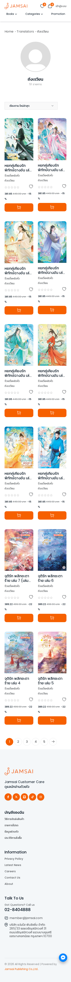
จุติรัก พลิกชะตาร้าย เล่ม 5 (50, 681)
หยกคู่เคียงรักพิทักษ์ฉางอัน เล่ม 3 (18, 375)
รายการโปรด (11, 825)
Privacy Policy (14, 859)
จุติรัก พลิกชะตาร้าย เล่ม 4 (17, 681)
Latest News (13, 865)
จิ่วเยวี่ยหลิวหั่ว (12, 175)
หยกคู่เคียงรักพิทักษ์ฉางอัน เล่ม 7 (18, 170)
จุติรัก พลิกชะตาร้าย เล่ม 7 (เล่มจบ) (17, 580)
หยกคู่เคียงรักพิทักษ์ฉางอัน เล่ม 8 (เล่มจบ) (51, 170)
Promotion (58, 14)
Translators (25, 31)
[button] (31, 106)
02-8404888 (18, 910)
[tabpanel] (35, 426)
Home (9, 31)
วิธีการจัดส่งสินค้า (14, 819)
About (9, 884)
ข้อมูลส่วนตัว (12, 831)
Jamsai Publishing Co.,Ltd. (21, 969)
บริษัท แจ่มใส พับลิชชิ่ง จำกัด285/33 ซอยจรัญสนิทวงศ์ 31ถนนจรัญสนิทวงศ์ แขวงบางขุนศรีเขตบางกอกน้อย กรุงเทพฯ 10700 (30, 930)
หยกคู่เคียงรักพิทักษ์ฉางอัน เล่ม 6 (51, 272)
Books (10, 14)
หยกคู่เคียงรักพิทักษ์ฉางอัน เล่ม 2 (51, 478)
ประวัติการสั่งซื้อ (13, 838)
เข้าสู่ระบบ (61, 6)
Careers (10, 871)
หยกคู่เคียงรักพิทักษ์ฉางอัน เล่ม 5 (18, 273)
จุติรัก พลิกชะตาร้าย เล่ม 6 (50, 578)
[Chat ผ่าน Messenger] (63, 957)
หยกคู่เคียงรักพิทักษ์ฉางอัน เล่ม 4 (51, 375)
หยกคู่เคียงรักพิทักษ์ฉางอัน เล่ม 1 (18, 478)
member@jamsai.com (26, 918)
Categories (32, 14)
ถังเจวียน (35, 79)
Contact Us (12, 877)
